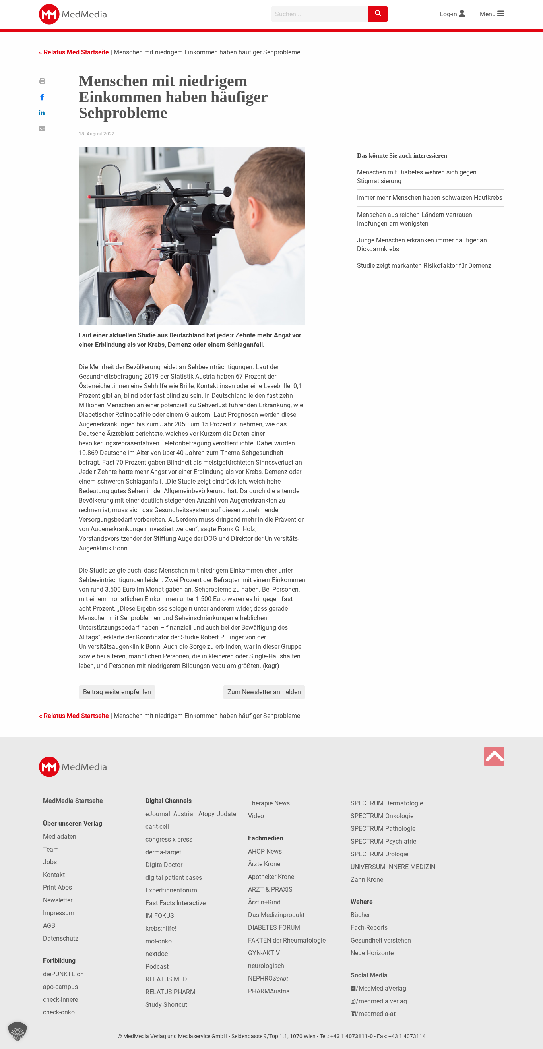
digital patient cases (173, 877)
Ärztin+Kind (264, 902)
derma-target (163, 852)
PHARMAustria (269, 991)
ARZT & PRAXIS (270, 889)
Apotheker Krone (271, 877)
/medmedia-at (376, 1014)
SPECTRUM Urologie (379, 854)
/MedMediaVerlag (381, 988)
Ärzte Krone (264, 864)
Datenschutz (60, 938)
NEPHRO (268, 978)
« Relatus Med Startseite (74, 52)
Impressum (58, 913)
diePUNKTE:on (63, 974)
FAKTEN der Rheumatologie (287, 940)
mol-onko (158, 941)
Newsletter (57, 900)
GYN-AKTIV (264, 953)
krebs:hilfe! (160, 928)
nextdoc (156, 954)
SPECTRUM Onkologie (382, 816)
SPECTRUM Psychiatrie (383, 841)
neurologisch (266, 966)
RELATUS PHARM (170, 992)
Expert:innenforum (171, 890)
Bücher (360, 915)
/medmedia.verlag (381, 1001)
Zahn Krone (367, 879)
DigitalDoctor (163, 865)
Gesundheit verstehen (381, 940)
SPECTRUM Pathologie (383, 828)
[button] (17, 1031)
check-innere (60, 999)
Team (51, 849)
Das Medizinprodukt (276, 915)
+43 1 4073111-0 (351, 1036)
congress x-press (168, 839)
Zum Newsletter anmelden (264, 692)
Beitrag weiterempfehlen (117, 692)
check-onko (59, 1012)
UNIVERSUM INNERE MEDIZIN (393, 867)
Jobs (50, 862)
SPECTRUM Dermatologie (387, 803)
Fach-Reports (369, 927)
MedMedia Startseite (73, 801)
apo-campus (60, 987)
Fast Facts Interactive (175, 903)
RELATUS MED (166, 979)
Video (256, 816)
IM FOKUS (159, 915)
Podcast (157, 966)
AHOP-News (265, 851)
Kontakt (54, 875)
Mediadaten (59, 836)
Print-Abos (57, 887)
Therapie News (269, 803)
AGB (49, 925)
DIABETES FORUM (274, 927)
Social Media (369, 975)
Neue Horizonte (372, 953)
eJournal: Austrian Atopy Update (190, 814)
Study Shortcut (166, 1004)
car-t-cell (157, 826)
